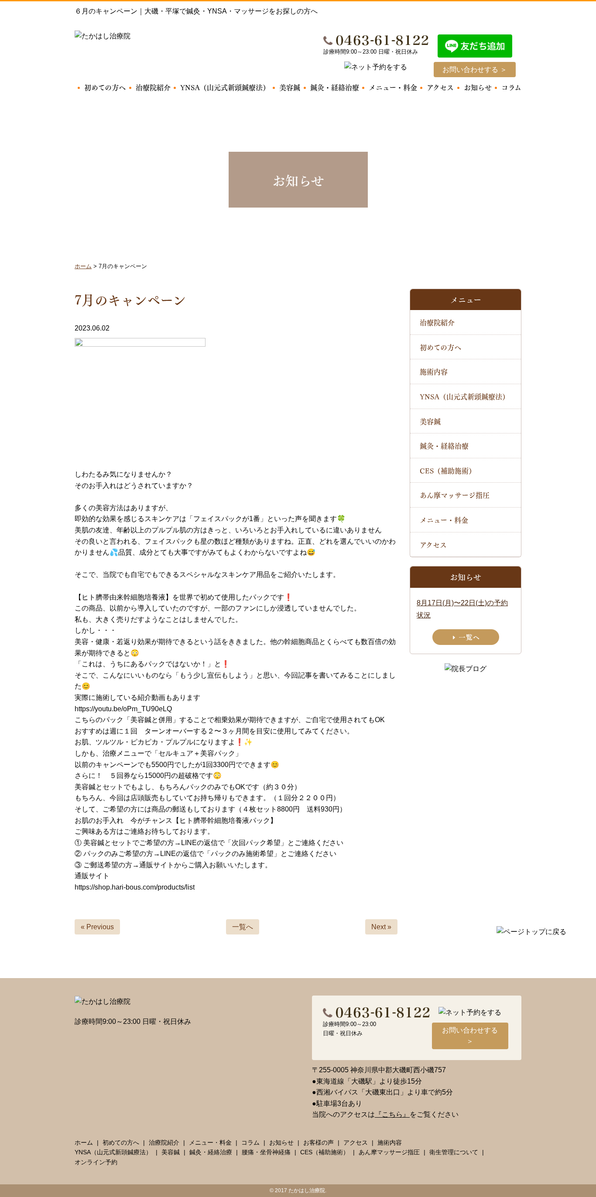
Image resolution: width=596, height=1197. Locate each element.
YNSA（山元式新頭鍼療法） (225, 87)
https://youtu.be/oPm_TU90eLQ (123, 709)
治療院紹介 (153, 87)
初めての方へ (105, 87)
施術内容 (434, 371)
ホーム (84, 1142)
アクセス (440, 87)
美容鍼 (289, 87)
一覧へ (242, 927)
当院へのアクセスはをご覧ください (385, 1114)
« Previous (97, 927)
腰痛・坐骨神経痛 (266, 1152)
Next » (381, 927)
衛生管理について (453, 1152)
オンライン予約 (96, 1162)
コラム (511, 87)
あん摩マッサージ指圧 (455, 494)
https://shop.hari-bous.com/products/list (135, 887)
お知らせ (478, 87)
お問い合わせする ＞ (474, 69)
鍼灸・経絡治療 (334, 87)
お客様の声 (318, 1142)
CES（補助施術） (448, 470)
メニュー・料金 (393, 87)
